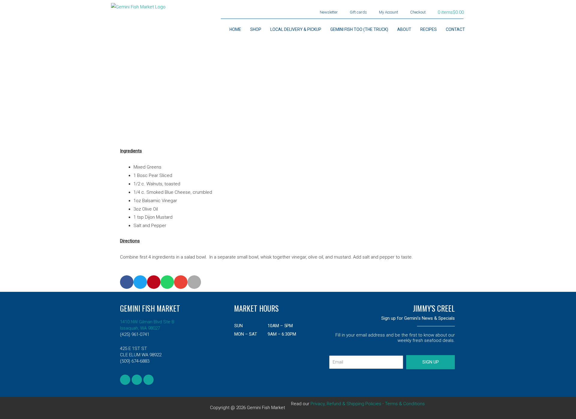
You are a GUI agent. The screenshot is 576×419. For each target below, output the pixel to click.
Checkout (418, 12)
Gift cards (358, 12)
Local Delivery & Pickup (295, 29)
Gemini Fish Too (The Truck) (359, 29)
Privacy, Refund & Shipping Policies (345, 403)
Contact (455, 29)
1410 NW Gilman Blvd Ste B (147, 322)
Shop (255, 29)
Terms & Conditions (405, 403)
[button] (127, 282)
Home (235, 29)
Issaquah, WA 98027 (140, 328)
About (404, 29)
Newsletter (329, 12)
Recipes (428, 29)
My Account (388, 12)
